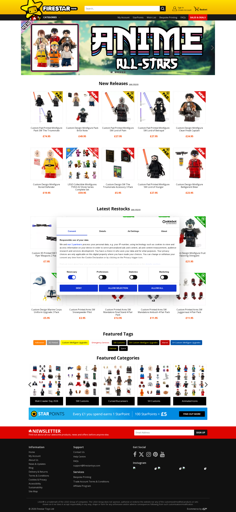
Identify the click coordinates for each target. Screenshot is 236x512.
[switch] (103, 277)
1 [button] (111, 72)
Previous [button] (23, 47)
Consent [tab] (72, 231)
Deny (79, 288)
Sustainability (35, 487)
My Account (123, 17)
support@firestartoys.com (86, 465)
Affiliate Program (82, 485)
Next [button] (212, 47)
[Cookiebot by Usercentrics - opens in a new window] (164, 222)
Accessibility (35, 483)
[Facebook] (134, 454)
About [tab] (164, 231)
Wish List (151, 17)
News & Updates (37, 463)
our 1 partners (74, 244)
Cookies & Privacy (38, 479)
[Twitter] (141, 454)
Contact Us (79, 452)
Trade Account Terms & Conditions (91, 481)
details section (152, 264)
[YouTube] (162, 454)
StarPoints (138, 17)
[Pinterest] (155, 454)
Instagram (139, 462)
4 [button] (118, 72)
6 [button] (122, 72)
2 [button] (113, 72)
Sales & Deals (198, 17)
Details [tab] (102, 231)
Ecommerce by (194, 508)
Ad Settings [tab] (133, 231)
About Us (33, 459)
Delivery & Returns (38, 471)
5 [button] (120, 72)
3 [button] (116, 72)
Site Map (33, 491)
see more (133, 84)
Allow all (157, 288)
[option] (118, 47)
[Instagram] (148, 454)
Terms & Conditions (39, 475)
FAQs (183, 17)
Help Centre (79, 456)
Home (32, 452)
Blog (31, 467)
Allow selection (118, 288)
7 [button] (124, 72)
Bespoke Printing (168, 17)
